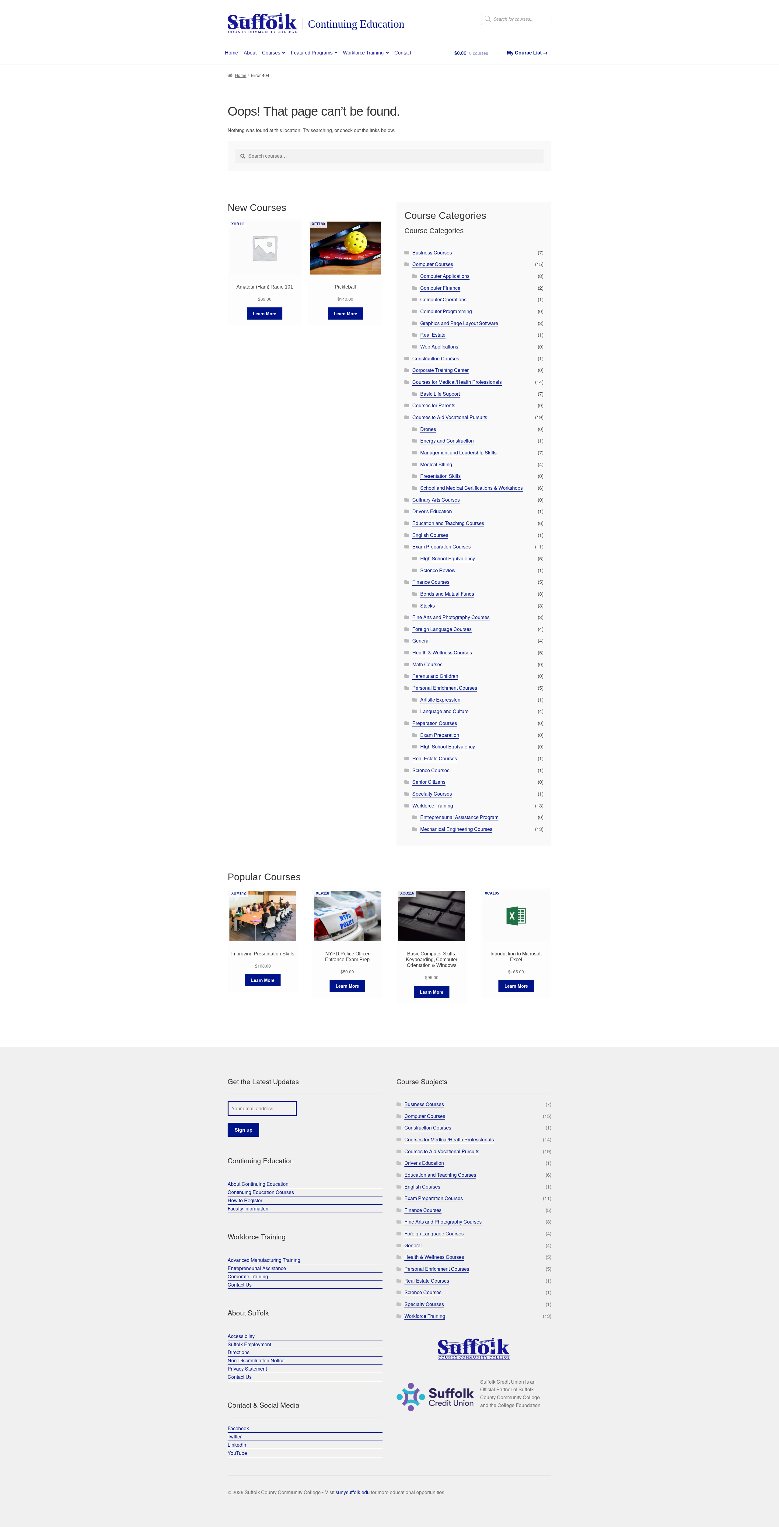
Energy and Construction (447, 440)
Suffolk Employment (249, 1344)
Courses (271, 52)
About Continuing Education (258, 1183)
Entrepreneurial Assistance (257, 1268)
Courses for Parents (433, 405)
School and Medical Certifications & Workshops (471, 487)
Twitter (235, 1436)
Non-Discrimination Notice (256, 1360)
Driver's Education (432, 511)
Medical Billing (436, 464)
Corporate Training (248, 1276)
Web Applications (439, 346)
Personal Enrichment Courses (444, 687)
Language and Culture (444, 711)
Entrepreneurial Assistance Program (459, 817)
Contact (402, 52)
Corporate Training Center (440, 369)
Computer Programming (446, 311)
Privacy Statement (247, 1368)
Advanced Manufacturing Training (264, 1259)
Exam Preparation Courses (441, 546)
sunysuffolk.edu (353, 1492)
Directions (239, 1352)
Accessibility (241, 1336)
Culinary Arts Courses (436, 499)
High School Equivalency (447, 558)
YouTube (237, 1452)
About (250, 52)
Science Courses (430, 770)
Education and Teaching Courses (448, 523)
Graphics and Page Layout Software (459, 323)
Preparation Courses (434, 723)
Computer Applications (445, 275)
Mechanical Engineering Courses (456, 828)
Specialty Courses (432, 793)
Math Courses (427, 664)
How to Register (245, 1200)
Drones (428, 429)
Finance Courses (430, 581)
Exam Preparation (439, 734)
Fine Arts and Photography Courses (451, 617)
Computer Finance (440, 287)
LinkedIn (237, 1444)
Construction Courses (435, 358)
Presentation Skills (440, 475)
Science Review (438, 570)
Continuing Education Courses (261, 1192)
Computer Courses (432, 264)
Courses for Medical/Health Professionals (457, 381)
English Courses (430, 534)
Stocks (427, 605)
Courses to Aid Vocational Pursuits (449, 417)
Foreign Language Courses (442, 628)
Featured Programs (312, 52)
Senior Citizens (428, 781)
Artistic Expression (440, 699)
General (421, 640)
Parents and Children (435, 675)
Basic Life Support (440, 393)
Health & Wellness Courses (442, 652)
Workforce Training (363, 52)
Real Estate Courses (434, 758)
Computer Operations (443, 299)
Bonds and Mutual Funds (447, 593)
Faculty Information (248, 1208)
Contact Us (240, 1284)
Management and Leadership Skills (458, 452)
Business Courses (432, 252)
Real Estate (432, 334)
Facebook (238, 1428)
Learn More (264, 313)
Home (231, 52)
